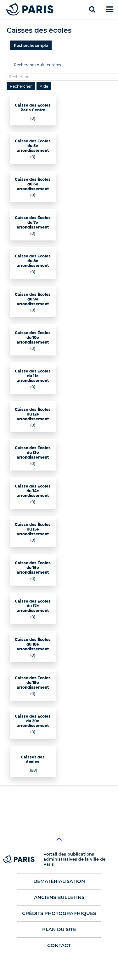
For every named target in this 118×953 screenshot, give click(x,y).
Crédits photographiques (59, 913)
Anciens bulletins (59, 897)
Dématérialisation (59, 881)
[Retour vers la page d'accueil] (29, 9)
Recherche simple (31, 45)
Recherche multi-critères (37, 65)
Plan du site (59, 929)
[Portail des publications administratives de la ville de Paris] (23, 859)
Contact (59, 945)
